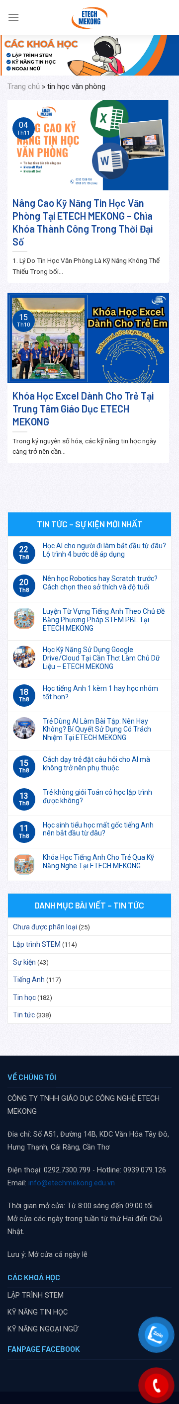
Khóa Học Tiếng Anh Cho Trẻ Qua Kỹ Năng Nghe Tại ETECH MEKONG (98, 861)
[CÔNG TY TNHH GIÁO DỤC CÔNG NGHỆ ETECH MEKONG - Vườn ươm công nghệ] (90, 17)
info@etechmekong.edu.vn (71, 1183)
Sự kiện (24, 962)
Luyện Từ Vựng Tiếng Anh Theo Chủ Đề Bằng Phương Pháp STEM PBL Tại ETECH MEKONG (104, 619)
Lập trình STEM (37, 944)
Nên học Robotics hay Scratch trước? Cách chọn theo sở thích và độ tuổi (100, 583)
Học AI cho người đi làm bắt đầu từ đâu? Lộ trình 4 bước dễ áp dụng (104, 550)
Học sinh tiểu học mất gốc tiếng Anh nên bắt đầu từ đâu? (98, 829)
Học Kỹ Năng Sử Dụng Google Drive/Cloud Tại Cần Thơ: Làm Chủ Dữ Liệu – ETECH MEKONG (101, 658)
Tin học (24, 997)
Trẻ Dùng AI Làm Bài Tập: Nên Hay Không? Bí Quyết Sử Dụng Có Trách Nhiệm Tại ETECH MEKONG (97, 729)
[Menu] (13, 17)
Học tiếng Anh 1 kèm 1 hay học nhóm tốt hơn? (100, 692)
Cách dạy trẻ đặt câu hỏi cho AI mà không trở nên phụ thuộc (96, 763)
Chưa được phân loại (45, 927)
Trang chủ (23, 86)
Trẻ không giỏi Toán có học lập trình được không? (97, 796)
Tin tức (24, 1015)
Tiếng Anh (29, 980)
